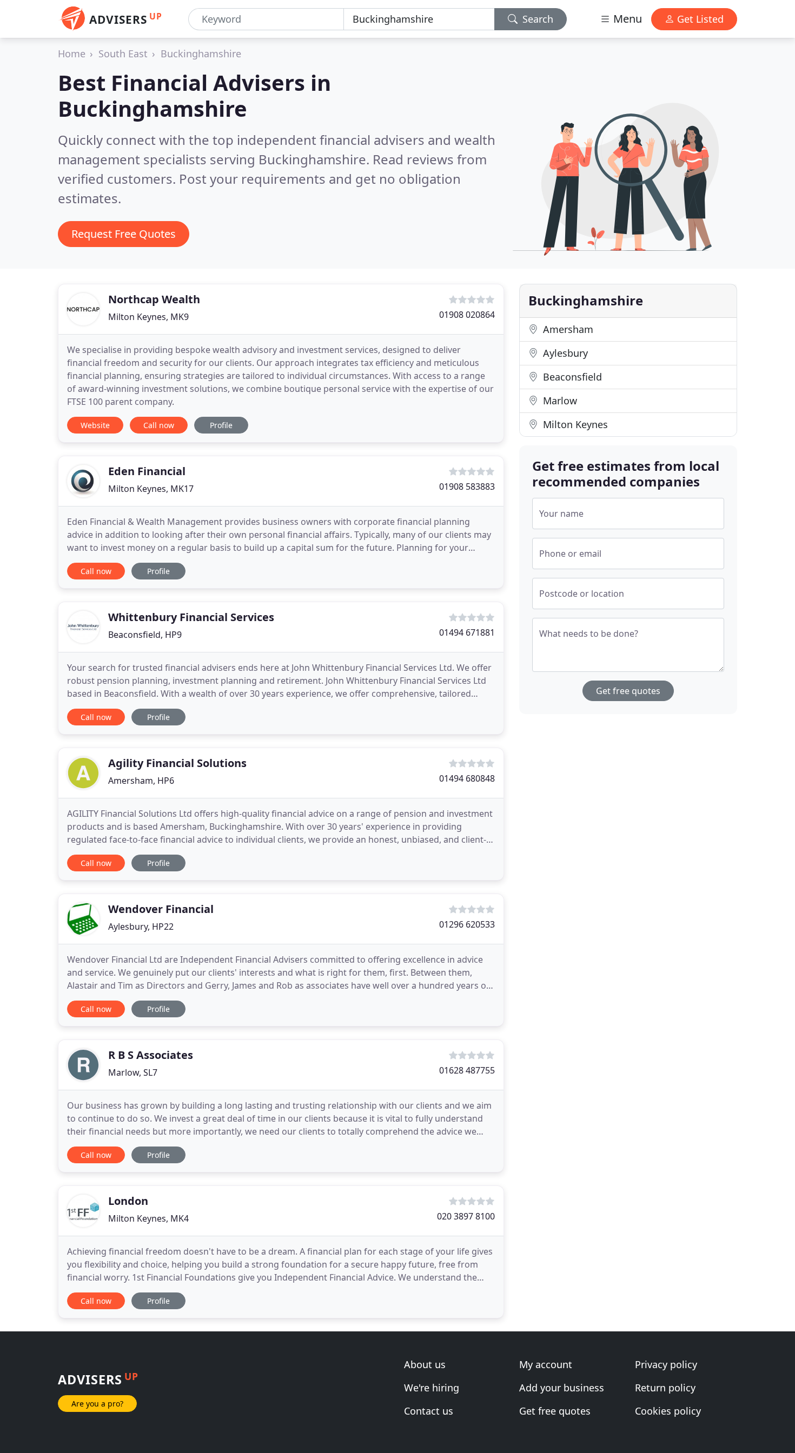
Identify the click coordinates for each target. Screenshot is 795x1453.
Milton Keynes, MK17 (151, 489)
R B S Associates (150, 1055)
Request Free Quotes (123, 233)
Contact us (428, 1410)
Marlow (558, 400)
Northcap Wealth (154, 299)
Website (95, 425)
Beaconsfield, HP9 (145, 635)
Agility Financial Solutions (177, 763)
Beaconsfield (571, 376)
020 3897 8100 (466, 1216)
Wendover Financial (161, 909)
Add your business (561, 1387)
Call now (158, 425)
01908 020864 (467, 315)
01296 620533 (467, 924)
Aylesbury (564, 352)
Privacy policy (666, 1364)
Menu (626, 18)
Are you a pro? (97, 1403)
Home (71, 53)
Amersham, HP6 (141, 781)
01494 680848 (467, 778)
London (128, 1201)
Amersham (566, 329)
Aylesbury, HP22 (141, 926)
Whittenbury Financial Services (191, 617)
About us (425, 1364)
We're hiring (431, 1387)
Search (536, 18)
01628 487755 (467, 1070)
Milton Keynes (574, 424)
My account (545, 1364)
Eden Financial (147, 471)
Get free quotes (628, 691)
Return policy (665, 1387)
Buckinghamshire (201, 53)
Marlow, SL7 (132, 1072)
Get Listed (699, 18)
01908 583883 (467, 486)
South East (123, 53)
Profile (221, 425)
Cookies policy (668, 1410)
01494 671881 (467, 632)
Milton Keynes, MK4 (148, 1218)
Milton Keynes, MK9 (148, 317)
